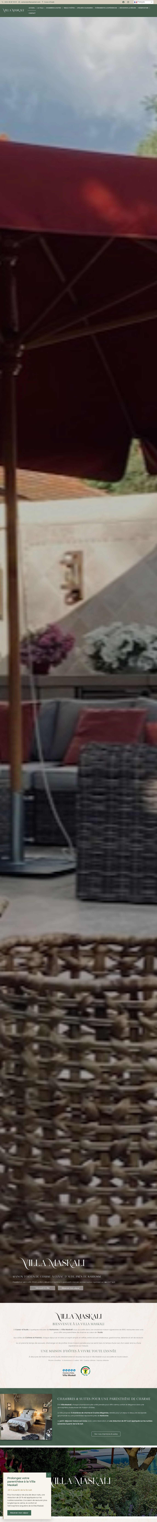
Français (141, 2)
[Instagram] (128, 2)
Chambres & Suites (53, 8)
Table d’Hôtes (69, 8)
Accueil (32, 8)
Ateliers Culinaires (85, 8)
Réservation (143, 8)
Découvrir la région (128, 8)
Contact (32, 13)
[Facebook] (123, 2)
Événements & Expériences (106, 8)
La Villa (40, 8)
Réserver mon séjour (19, 1513)
